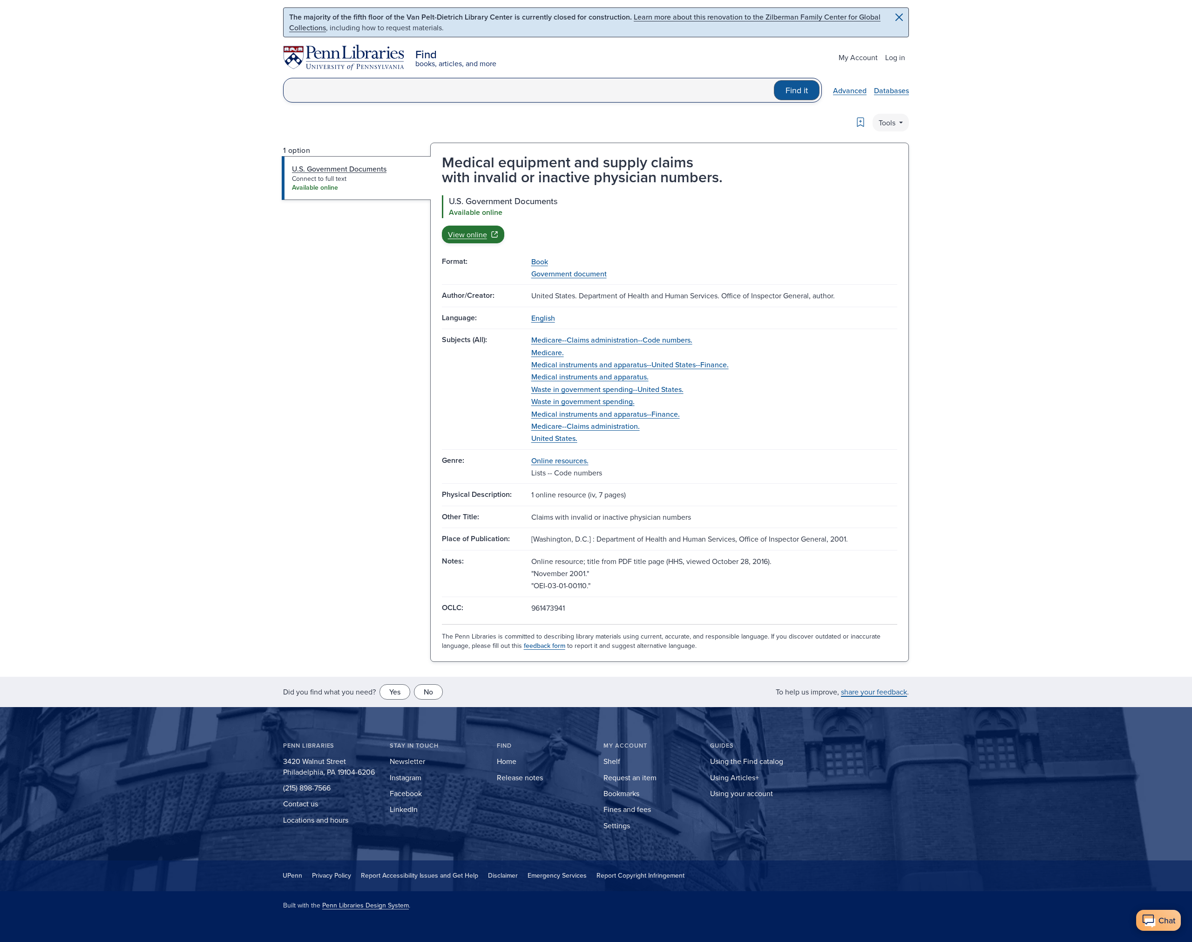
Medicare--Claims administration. (585, 426)
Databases (891, 90)
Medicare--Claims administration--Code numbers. (611, 340)
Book (539, 261)
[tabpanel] (669, 219)
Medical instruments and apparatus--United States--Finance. (630, 364)
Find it (797, 90)
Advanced (850, 90)
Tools (888, 122)
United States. (554, 438)
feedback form (544, 645)
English (543, 318)
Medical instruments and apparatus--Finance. (605, 414)
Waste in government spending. (583, 401)
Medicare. (547, 352)
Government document (569, 273)
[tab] (356, 178)
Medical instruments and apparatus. (590, 376)
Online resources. (560, 460)
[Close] (899, 17)
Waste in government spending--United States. (607, 389)
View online (467, 234)
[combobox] (529, 90)
